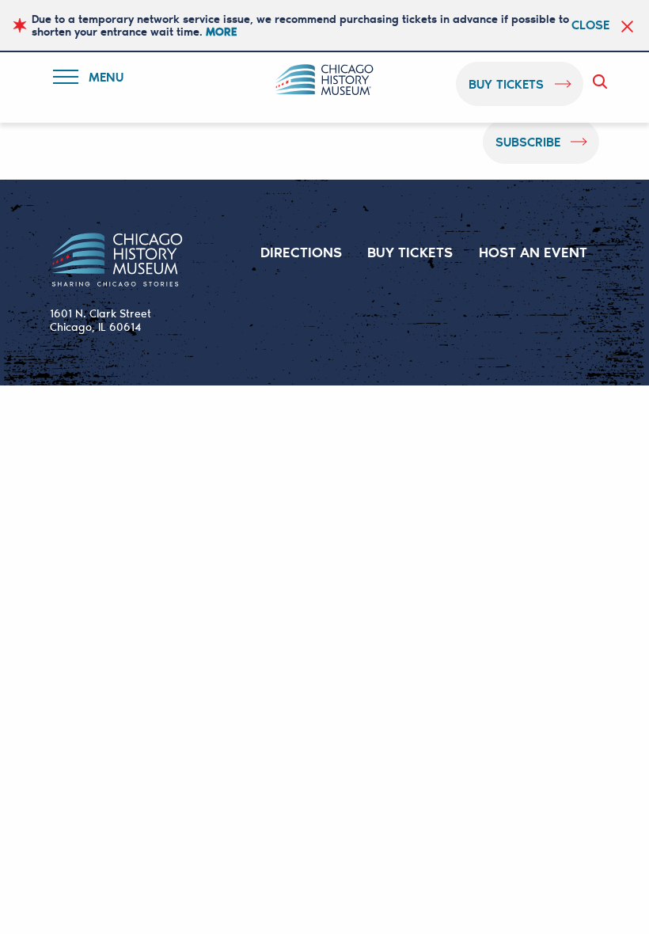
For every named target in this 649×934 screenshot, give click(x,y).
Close (590, 24)
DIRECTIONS (301, 251)
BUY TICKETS (410, 251)
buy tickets (506, 83)
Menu (98, 79)
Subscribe (527, 141)
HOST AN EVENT (533, 251)
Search (603, 81)
